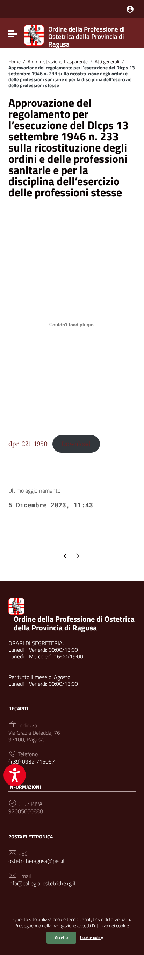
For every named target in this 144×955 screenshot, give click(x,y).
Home (14, 61)
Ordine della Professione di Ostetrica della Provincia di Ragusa (74, 623)
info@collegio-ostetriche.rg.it (42, 883)
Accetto (61, 937)
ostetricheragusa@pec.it (36, 861)
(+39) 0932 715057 (31, 761)
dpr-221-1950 (28, 444)
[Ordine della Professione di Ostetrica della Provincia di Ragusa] (34, 34)
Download (76, 444)
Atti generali (107, 61)
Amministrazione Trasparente (55, 61)
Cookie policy (91, 937)
